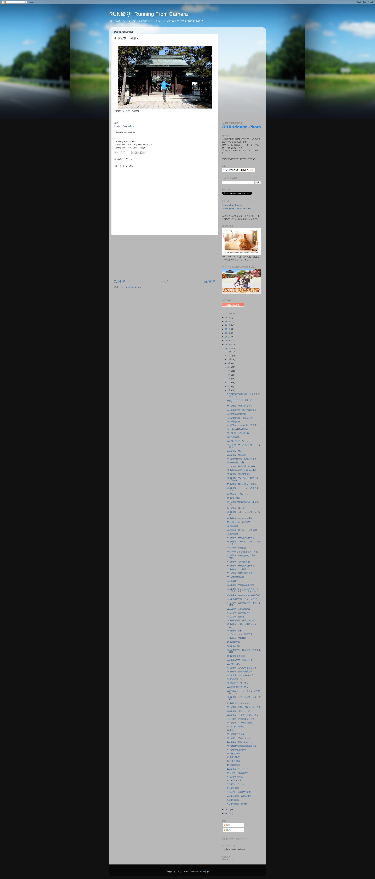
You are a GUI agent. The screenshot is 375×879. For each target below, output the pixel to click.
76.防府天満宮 (233, 498)
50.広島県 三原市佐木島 (238, 613)
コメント (229, 830)
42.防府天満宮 (233, 646)
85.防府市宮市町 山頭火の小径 (241, 459)
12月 (229, 352)
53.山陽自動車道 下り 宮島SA (242, 599)
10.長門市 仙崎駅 (235, 777)
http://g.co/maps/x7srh (124, 126)
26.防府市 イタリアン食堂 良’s (242, 715)
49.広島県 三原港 (235, 617)
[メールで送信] (132, 152)
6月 (229, 375)
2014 (227, 341)
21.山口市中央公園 (235, 734)
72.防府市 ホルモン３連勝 (239, 518)
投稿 (227, 825)
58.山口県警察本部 (235, 577)
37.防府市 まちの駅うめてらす (241, 668)
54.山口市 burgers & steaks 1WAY (243, 595)
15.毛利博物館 (233, 757)
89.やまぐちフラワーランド (239, 441)
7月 (229, 371)
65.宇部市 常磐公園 (236, 548)
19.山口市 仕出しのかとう (239, 742)
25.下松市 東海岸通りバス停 (240, 719)
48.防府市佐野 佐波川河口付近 (241, 620)
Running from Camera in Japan (236, 209)
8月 (229, 367)
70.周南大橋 (232, 526)
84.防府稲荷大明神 (235, 462)
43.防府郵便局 (233, 642)
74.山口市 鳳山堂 (235, 508)
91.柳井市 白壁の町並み (238, 433)
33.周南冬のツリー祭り (237, 683)
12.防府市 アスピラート (238, 769)
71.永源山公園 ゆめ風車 (238, 522)
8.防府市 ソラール (235, 784)
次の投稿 (119, 281)
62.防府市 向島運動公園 (238, 562)
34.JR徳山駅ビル (235, 679)
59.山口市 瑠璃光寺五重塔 (239, 573)
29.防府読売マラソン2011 (239, 703)
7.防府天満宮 (233, 788)
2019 (227, 321)
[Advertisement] (165, 257)
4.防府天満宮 (233, 800)
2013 (227, 344)
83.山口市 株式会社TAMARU (241, 466)
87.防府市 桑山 (234, 451)
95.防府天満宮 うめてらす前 (240, 418)
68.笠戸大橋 (232, 534)
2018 (227, 325)
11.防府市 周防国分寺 (237, 773)
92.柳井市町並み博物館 (237, 429)
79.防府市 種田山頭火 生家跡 (241, 484)
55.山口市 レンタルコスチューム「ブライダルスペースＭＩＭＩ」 (243, 590)
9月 (229, 363)
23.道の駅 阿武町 (235, 726)
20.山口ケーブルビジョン (238, 738)
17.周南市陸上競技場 (236, 750)
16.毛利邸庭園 (233, 753)
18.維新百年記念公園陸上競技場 (241, 746)
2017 (227, 329)
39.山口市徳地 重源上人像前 (240, 660)
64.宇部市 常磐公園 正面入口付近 (242, 552)
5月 (229, 379)
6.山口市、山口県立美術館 (239, 792)
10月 (229, 359)
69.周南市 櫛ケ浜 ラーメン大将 (242, 530)
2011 (227, 809)
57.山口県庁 (232, 581)
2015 (227, 337)
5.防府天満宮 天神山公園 (239, 796)
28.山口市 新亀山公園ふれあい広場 (244, 707)
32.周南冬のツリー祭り (237, 687)
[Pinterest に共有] (144, 152)
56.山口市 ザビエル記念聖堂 (240, 585)
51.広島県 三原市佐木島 (238, 609)
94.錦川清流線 (233, 422)
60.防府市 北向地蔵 (236, 569)
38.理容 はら (233, 664)
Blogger (205, 871)
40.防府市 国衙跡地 (236, 656)
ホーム (165, 281)
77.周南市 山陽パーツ (237, 494)
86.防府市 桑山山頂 (236, 455)
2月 (229, 390)
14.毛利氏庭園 (233, 761)
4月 (229, 382)
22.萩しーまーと (234, 730)
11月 (229, 356)
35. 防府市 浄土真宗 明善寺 (240, 675)
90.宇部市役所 (233, 437)
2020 (227, 317)
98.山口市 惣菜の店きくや (239, 406)
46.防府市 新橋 (234, 631)
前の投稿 (209, 281)
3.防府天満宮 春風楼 (237, 804)
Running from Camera (232, 205)
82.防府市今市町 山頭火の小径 (241, 470)
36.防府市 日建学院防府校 (239, 671)
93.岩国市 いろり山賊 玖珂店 (241, 425)
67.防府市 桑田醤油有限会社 (240, 538)
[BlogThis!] (135, 152)
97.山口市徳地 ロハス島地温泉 (241, 410)
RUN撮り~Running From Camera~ (150, 14)
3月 (229, 386)
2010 (227, 813)
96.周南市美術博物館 (236, 414)
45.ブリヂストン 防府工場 (239, 634)
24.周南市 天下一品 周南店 (240, 722)
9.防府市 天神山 (234, 780)
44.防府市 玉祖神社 (236, 638)
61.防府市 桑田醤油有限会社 (240, 566)
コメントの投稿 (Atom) (130, 287)
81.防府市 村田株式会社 (238, 474)
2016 (227, 333)
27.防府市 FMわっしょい (239, 711)
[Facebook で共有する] (141, 152)
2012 (227, 348)
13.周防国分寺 (233, 765)
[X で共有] (138, 152)
